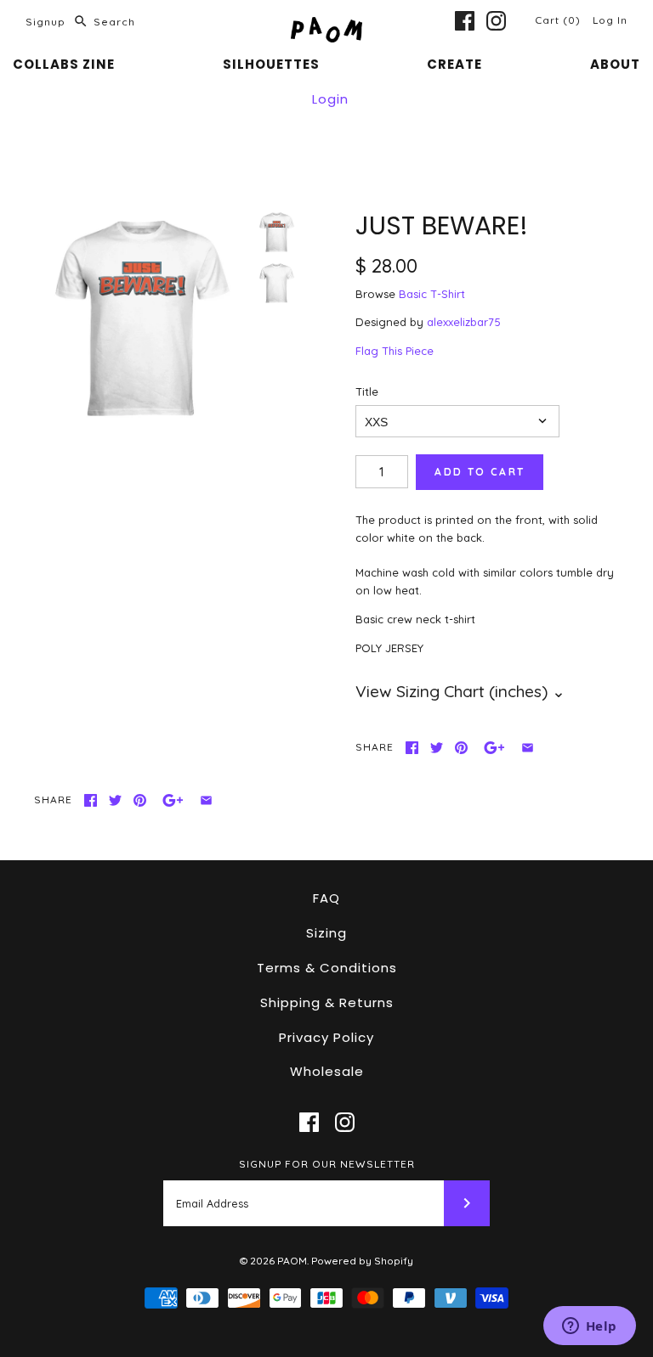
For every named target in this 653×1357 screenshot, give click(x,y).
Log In (610, 20)
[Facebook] (464, 21)
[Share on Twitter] (436, 747)
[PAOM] (326, 25)
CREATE (454, 64)
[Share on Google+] (494, 747)
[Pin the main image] (461, 747)
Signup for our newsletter (327, 1163)
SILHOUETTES (271, 64)
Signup (45, 21)
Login (330, 99)
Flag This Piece (394, 351)
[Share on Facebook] (412, 747)
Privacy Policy (326, 1037)
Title (366, 391)
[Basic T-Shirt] (276, 283)
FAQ (326, 898)
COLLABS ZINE (64, 64)
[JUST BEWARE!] (140, 317)
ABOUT (615, 64)
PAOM (292, 1260)
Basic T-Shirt (432, 294)
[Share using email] (527, 747)
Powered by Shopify (362, 1260)
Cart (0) (559, 20)
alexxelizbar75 (464, 322)
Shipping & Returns (327, 1002)
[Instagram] (496, 21)
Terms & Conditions (327, 968)
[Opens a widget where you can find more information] (589, 1327)
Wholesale (327, 1071)
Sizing (326, 933)
